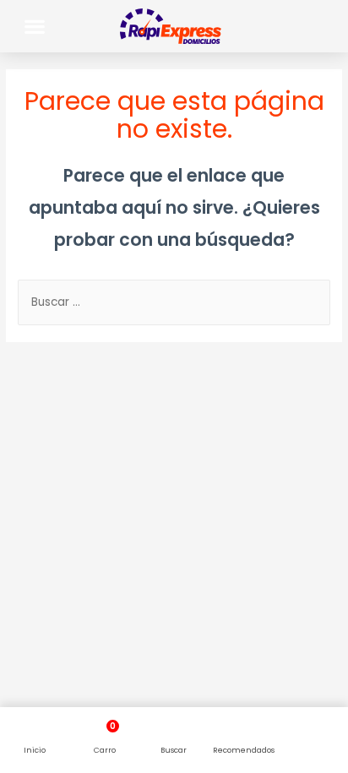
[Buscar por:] (174, 302)
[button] (35, 25)
